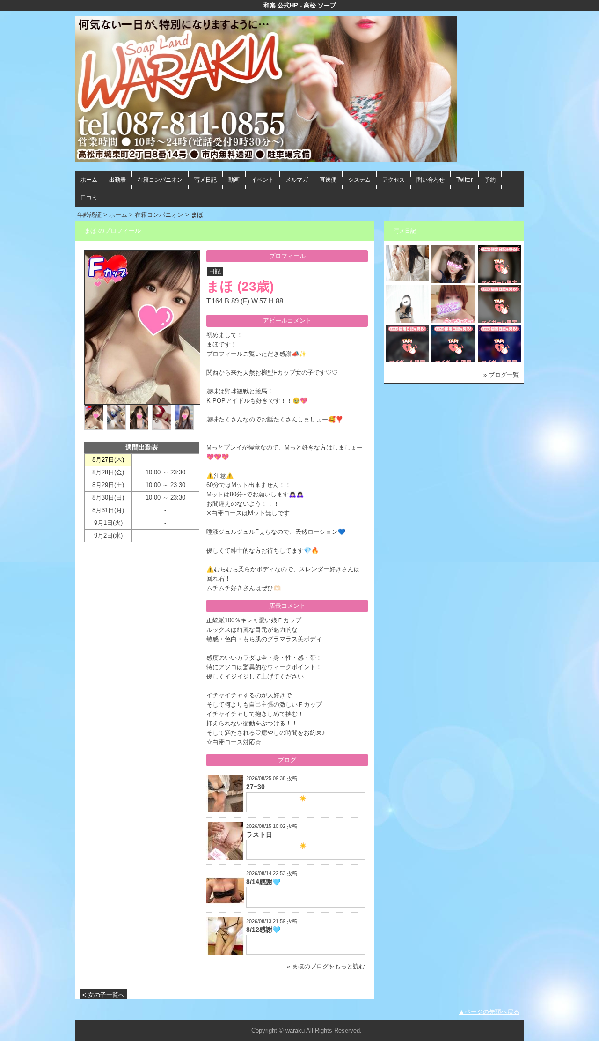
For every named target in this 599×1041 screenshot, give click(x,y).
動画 (234, 180)
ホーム (88, 180)
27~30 (255, 786)
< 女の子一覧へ (103, 994)
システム (359, 180)
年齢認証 (89, 214)
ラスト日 (259, 834)
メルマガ (296, 180)
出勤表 (117, 180)
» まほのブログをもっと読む (326, 966)
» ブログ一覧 (501, 374)
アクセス (393, 180)
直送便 (328, 180)
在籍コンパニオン (160, 180)
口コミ (88, 197)
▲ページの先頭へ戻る (489, 1011)
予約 (490, 180)
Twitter (464, 180)
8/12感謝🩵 (263, 929)
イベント (262, 180)
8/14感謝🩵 (263, 882)
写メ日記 (205, 180)
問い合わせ (430, 180)
